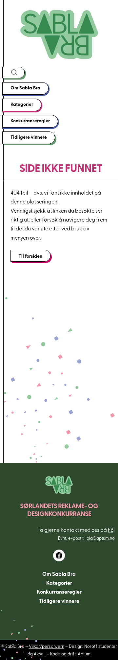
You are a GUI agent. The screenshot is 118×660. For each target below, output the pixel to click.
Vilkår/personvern (46, 646)
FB (110, 529)
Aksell (40, 653)
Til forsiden (30, 255)
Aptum (84, 653)
